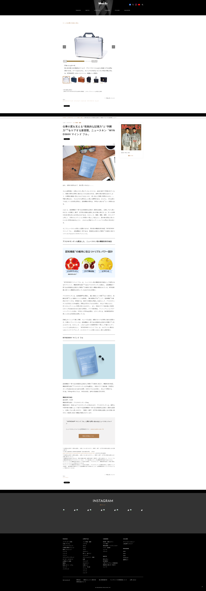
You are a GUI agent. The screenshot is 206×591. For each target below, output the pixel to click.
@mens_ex (102, 504)
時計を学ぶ (105, 559)
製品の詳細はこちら (88, 436)
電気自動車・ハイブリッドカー (110, 545)
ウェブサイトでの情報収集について (118, 579)
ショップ (65, 553)
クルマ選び (105, 543)
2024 (124, 553)
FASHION (78, 10)
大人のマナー (86, 563)
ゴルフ (84, 549)
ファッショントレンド (68, 545)
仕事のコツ (85, 565)
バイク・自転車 (106, 547)
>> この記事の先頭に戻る (70, 23)
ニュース (65, 551)
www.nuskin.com (96, 429)
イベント (65, 555)
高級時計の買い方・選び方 (109, 565)
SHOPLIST (126, 557)
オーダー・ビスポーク (68, 559)
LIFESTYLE (97, 10)
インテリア (85, 555)
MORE (131, 155)
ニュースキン (66, 477)
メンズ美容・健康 (79, 117)
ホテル (84, 545)
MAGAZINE (127, 10)
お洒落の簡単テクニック (68, 547)
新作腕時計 (105, 561)
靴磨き (64, 563)
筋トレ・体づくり (87, 553)
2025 (124, 551)
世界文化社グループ (81, 581)
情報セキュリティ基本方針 (90, 579)
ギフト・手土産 (86, 567)
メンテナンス (66, 568)
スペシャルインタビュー (129, 541)
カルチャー (85, 551)
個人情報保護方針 (103, 579)
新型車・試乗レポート (108, 541)
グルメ (84, 547)
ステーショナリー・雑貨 (88, 557)
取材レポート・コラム (68, 565)
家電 (84, 559)
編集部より (125, 559)
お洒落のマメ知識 (67, 561)
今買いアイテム (66, 543)
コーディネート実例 (67, 541)
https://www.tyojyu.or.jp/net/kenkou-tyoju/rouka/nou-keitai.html (79, 453)
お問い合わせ (133, 579)
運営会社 (78, 579)
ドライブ (105, 551)
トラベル (85, 543)
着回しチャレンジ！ (67, 549)
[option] (89, 53)
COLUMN (117, 10)
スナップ (65, 567)
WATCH (87, 10)
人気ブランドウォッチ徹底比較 (110, 563)
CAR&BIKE (107, 10)
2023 (124, 555)
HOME (64, 117)
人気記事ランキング (128, 543)
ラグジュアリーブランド (68, 557)
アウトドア (85, 561)
